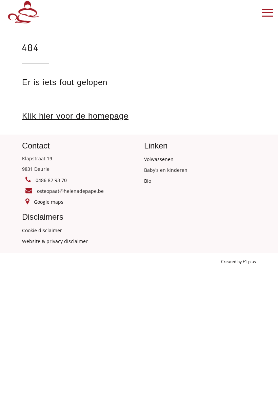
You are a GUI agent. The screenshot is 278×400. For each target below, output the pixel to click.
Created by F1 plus (238, 261)
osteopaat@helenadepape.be (70, 191)
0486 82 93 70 (50, 180)
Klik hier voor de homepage (75, 115)
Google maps (48, 202)
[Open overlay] (267, 13)
